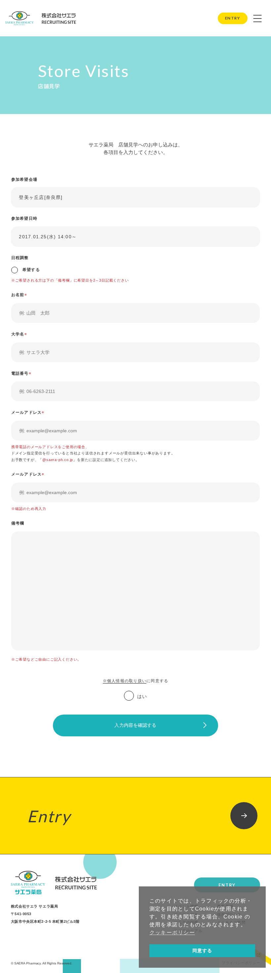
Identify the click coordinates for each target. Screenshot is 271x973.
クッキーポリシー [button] (172, 932)
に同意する (135, 681)
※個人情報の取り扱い (124, 681)
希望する (30, 269)
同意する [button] (202, 950)
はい (142, 696)
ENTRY (232, 18)
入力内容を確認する (135, 725)
